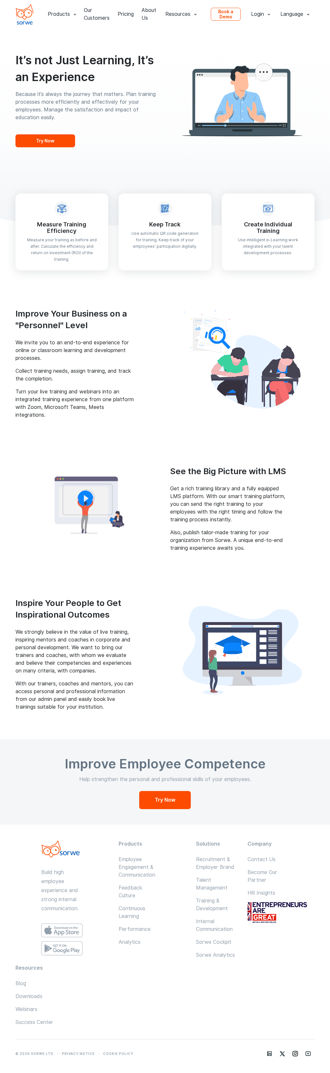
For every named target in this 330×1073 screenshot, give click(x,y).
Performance (134, 929)
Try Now (45, 140)
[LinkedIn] (269, 1053)
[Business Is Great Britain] (281, 913)
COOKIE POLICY (118, 1054)
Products (59, 14)
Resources (177, 14)
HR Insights (261, 893)
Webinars (26, 1009)
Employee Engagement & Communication (137, 867)
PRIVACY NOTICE (78, 1054)
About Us (148, 14)
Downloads (29, 996)
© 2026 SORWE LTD (34, 1054)
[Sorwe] (24, 14)
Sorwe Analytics (215, 955)
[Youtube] (308, 1053)
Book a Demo (225, 14)
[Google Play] (61, 948)
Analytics (130, 942)
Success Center (34, 1022)
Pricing (126, 14)
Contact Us (262, 859)
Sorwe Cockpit (213, 942)
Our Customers (97, 14)
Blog (20, 983)
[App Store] (61, 930)
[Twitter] (282, 1053)
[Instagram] (295, 1053)
